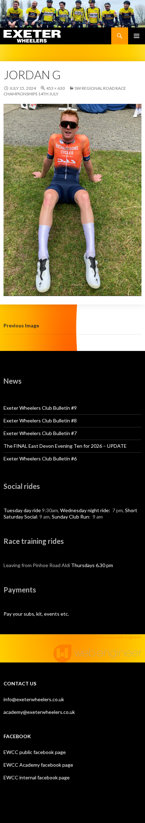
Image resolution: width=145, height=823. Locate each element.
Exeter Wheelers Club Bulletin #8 (40, 420)
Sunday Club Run (70, 517)
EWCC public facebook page (35, 752)
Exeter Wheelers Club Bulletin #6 (40, 458)
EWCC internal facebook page (37, 777)
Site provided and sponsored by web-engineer (99, 637)
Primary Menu (136, 35)
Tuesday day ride (22, 510)
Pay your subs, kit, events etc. (36, 614)
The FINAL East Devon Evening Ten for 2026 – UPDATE (65, 446)
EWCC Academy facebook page (38, 765)
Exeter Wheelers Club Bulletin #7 (40, 433)
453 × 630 (55, 88)
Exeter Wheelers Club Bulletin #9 (40, 408)
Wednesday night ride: (85, 510)
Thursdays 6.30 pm (92, 565)
